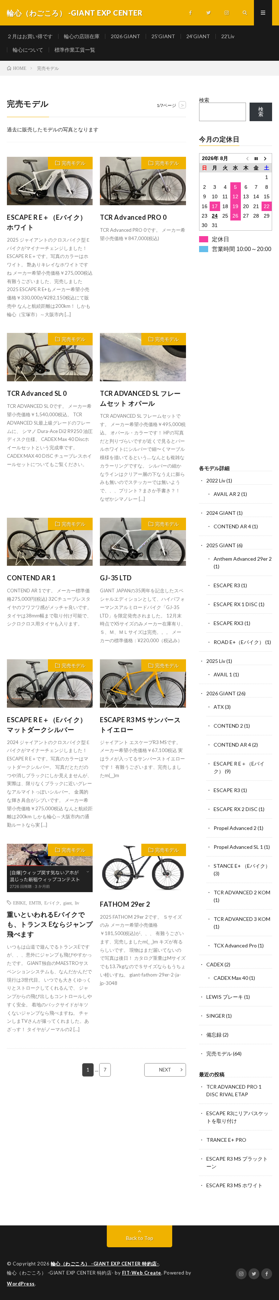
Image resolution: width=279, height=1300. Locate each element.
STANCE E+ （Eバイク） (242, 866)
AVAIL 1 (223, 674)
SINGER (215, 1016)
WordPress (21, 1284)
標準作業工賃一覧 (74, 50)
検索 (204, 100)
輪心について (28, 50)
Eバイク (52, 903)
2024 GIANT (221, 513)
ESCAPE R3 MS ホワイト (234, 1185)
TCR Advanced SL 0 (37, 393)
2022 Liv (215, 480)
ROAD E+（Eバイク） (239, 642)
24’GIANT (198, 36)
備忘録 (214, 1034)
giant (67, 903)
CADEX (214, 964)
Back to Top (139, 1238)
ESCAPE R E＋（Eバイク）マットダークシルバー (47, 725)
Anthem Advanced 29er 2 (243, 559)
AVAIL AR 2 (227, 494)
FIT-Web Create (141, 1273)
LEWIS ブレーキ (224, 997)
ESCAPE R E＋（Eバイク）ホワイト (47, 222)
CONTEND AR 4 (232, 526)
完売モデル (73, 163)
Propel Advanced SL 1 (238, 847)
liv (77, 903)
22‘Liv (227, 36)
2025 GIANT (221, 545)
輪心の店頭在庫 (82, 36)
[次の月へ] (267, 158)
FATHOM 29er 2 (125, 904)
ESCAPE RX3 (228, 623)
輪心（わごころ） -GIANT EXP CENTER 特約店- (105, 1264)
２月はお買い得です (30, 36)
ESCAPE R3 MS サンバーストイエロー (140, 725)
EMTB (35, 903)
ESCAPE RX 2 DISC (236, 809)
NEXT (165, 1070)
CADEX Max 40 (231, 978)
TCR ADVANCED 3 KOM (242, 919)
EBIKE (19, 903)
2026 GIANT (125, 36)
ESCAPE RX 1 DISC (236, 604)
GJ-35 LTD (116, 578)
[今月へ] (256, 158)
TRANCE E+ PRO (226, 1140)
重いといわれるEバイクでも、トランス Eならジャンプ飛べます (50, 924)
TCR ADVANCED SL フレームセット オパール (140, 398)
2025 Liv (215, 661)
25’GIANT (163, 36)
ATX (219, 707)
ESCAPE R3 (227, 585)
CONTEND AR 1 (31, 578)
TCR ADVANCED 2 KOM (242, 892)
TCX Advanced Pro (235, 945)
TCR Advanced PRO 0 (133, 217)
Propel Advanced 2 (235, 828)
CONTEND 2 (228, 726)
